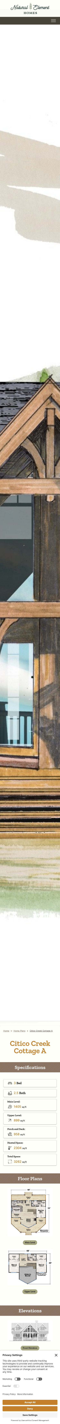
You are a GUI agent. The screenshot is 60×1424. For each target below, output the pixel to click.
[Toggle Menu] (53, 21)
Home (6, 1030)
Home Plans (19, 1030)
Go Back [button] (19, 20)
